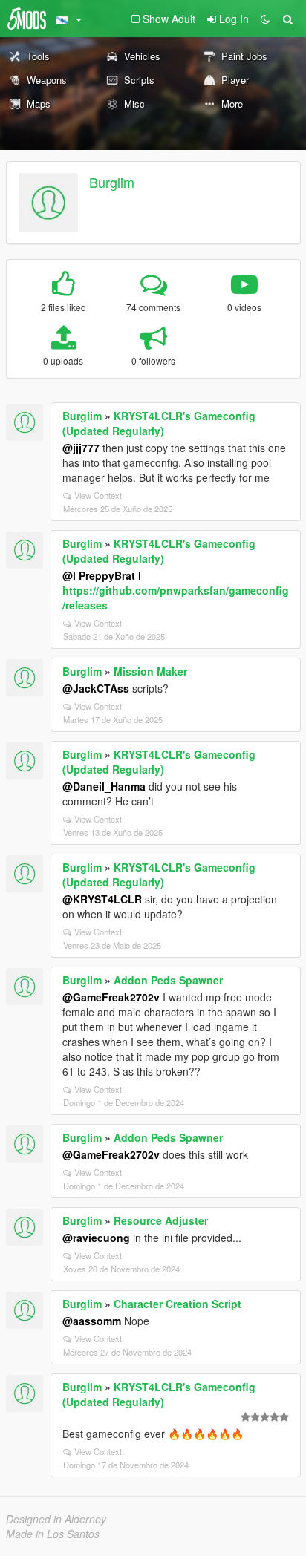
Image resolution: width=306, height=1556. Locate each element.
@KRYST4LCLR (102, 899)
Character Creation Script (177, 1303)
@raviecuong (96, 1237)
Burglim (111, 182)
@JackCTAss (95, 688)
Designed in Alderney (56, 1518)
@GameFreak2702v (111, 997)
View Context (98, 495)
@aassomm (91, 1320)
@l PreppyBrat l (101, 575)
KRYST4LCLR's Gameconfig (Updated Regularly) (158, 423)
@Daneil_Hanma (104, 786)
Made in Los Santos (53, 1533)
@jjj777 (81, 447)
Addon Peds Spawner (168, 979)
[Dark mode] (265, 18)
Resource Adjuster (161, 1220)
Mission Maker (150, 671)
